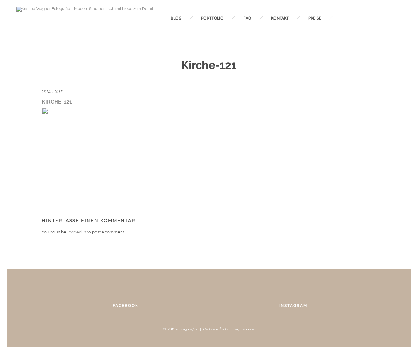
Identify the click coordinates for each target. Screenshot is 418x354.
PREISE (314, 18)
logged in (76, 232)
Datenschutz (216, 328)
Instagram (293, 305)
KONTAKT (280, 18)
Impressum (244, 328)
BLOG (176, 18)
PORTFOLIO (212, 18)
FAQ (247, 18)
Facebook (125, 305)
